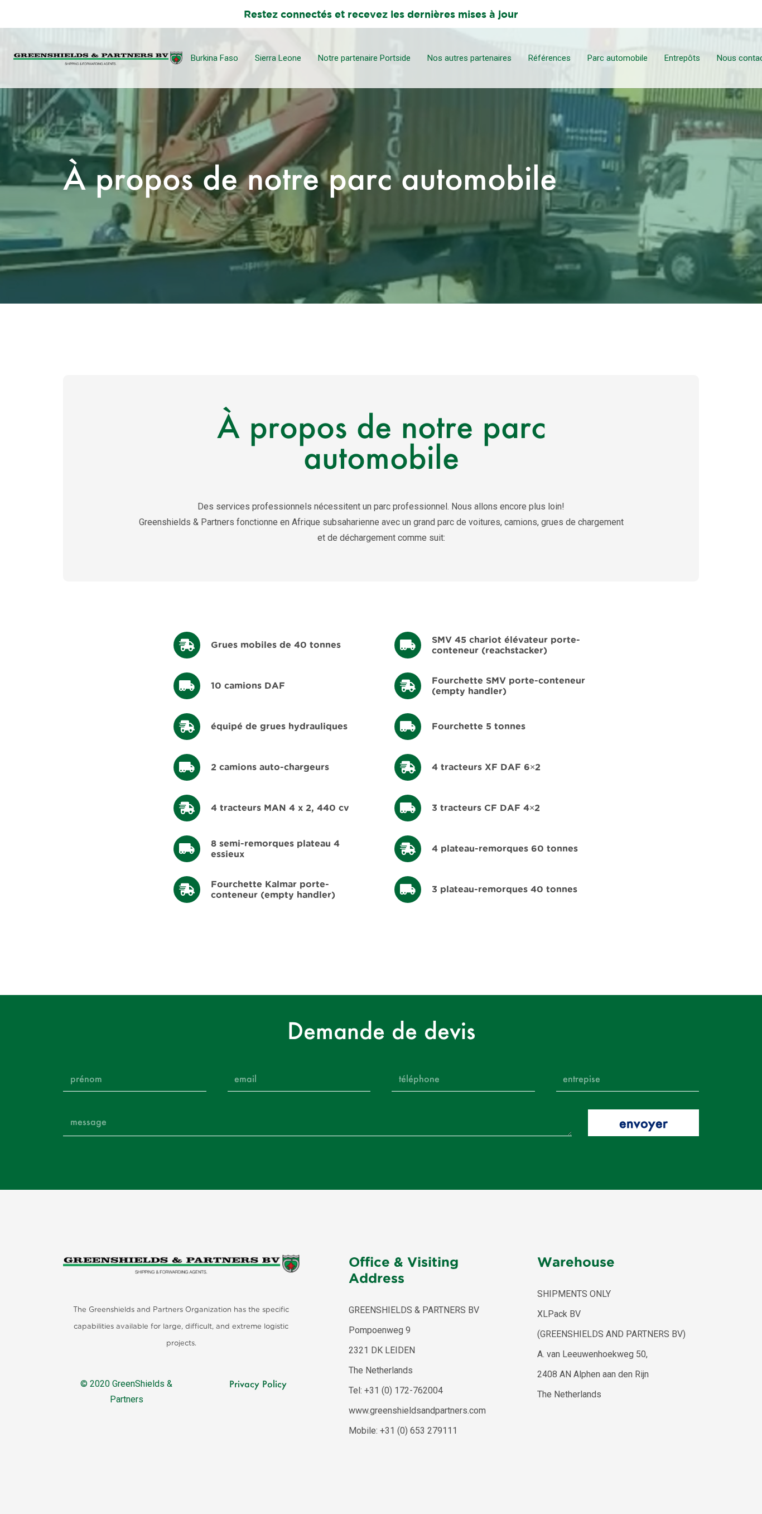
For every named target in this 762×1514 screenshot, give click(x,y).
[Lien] (97, 58)
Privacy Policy (258, 1384)
